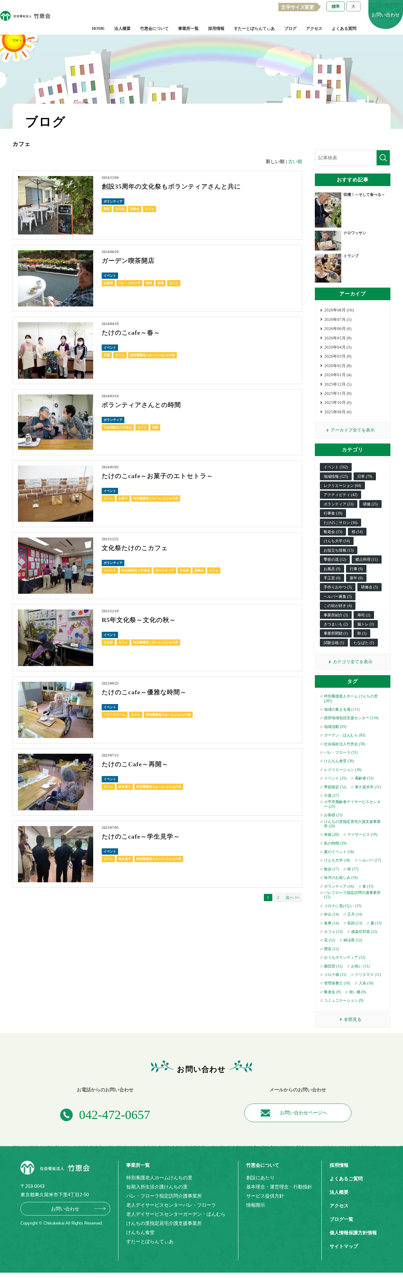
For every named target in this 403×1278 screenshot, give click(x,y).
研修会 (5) (369, 587)
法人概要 (122, 28)
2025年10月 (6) (337, 402)
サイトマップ (344, 1246)
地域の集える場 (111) (342, 709)
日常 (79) (364, 476)
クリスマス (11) (368, 974)
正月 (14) (354, 914)
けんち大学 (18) (337, 860)
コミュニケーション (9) (343, 1000)
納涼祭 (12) (352, 940)
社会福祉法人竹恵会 (118, 427)
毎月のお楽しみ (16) (341, 877)
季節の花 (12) (335, 559)
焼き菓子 (124, 786)
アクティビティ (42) (340, 495)
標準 (336, 6)
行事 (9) (356, 569)
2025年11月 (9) (337, 393)
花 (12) (329, 940)
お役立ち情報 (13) (339, 550)
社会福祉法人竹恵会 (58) (344, 744)
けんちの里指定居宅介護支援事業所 (164, 1223)
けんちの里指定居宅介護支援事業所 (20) (352, 823)
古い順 (295, 161)
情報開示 (255, 1205)
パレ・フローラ (129, 283)
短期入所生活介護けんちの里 (157, 1186)
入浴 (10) (366, 983)
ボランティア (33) (339, 504)
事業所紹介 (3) (336, 615)
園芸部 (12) (333, 966)
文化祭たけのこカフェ (135, 547)
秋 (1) (361, 633)
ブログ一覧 (341, 1219)
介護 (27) (331, 795)
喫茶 (107, 209)
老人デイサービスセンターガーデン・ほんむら (175, 1214)
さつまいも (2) (336, 624)
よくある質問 (344, 28)
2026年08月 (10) (339, 310)
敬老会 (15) (333, 532)
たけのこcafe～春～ (131, 332)
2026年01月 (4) (337, 374)
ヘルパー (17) (370, 860)
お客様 (108, 283)
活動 (155, 427)
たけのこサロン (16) (340, 523)
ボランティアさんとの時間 (141, 404)
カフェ (149, 209)
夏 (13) (376, 923)
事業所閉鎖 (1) (336, 633)
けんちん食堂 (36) (339, 761)
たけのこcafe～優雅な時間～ (144, 692)
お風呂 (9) (332, 569)
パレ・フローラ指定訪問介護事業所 (164, 1195)
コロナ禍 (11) (335, 974)
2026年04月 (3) (337, 347)
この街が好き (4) (338, 605)
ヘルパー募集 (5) (338, 596)
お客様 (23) (333, 815)
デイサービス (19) (362, 834)
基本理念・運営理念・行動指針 (279, 1186)
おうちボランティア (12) (344, 957)
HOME (98, 28)
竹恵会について (154, 28)
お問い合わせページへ (303, 1112)
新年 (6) (356, 578)
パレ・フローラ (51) (341, 752)
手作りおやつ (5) (338, 587)
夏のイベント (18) (339, 852)
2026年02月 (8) (337, 365)
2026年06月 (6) (337, 328)
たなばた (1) (364, 643)
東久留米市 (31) (368, 787)
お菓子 (123, 498)
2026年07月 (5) (337, 319)
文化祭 (120, 209)
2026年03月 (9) (337, 356)
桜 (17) (352, 869)
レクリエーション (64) (342, 485)
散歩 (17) (331, 869)
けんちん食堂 (140, 1232)
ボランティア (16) (339, 886)
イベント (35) (335, 778)
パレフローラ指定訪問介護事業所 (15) (352, 894)
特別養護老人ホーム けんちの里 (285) (351, 698)
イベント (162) (336, 467)
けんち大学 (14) (337, 541)
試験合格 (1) (334, 643)
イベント (110, 275)
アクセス (314, 28)
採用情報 (216, 28)
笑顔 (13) (354, 923)
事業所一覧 (188, 28)
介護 (107, 355)
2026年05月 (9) (337, 338)
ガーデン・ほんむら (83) (344, 735)
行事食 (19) (333, 513)
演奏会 (134, 209)
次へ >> (292, 897)
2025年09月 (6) (337, 412)
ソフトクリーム (115, 714)
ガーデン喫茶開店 (128, 260)
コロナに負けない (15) (342, 906)
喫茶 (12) (331, 949)
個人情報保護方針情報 (353, 1232)
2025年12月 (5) (337, 384)
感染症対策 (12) (364, 931)
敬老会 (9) (332, 992)
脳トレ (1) (365, 624)
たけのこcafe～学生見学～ (141, 836)
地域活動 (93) (335, 726)
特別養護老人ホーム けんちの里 (152, 355)
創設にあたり (260, 1177)
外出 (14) (331, 914)
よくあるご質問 (346, 1178)
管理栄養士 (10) (337, 983)
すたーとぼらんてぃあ (254, 28)
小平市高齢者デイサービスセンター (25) (352, 804)
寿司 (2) (363, 615)
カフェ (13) (333, 931)
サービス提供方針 (265, 1195)
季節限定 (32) (335, 787)
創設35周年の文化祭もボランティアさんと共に (171, 186)
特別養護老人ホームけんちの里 (159, 1177)
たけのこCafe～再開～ (135, 764)
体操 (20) (331, 834)
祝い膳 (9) (357, 992)
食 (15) (367, 886)
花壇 (160, 283)
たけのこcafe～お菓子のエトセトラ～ (157, 475)
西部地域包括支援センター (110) (351, 718)
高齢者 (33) (364, 778)
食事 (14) (331, 923)
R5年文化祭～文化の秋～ (139, 619)
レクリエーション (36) (342, 770)
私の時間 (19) (335, 843)
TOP (16, 40)
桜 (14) (357, 532)
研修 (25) (370, 504)
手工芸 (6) (332, 578)
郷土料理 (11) (366, 559)
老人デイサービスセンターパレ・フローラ (171, 1205)
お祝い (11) (360, 966)
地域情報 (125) (336, 476)
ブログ (290, 28)
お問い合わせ (65, 1208)
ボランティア (113, 201)
